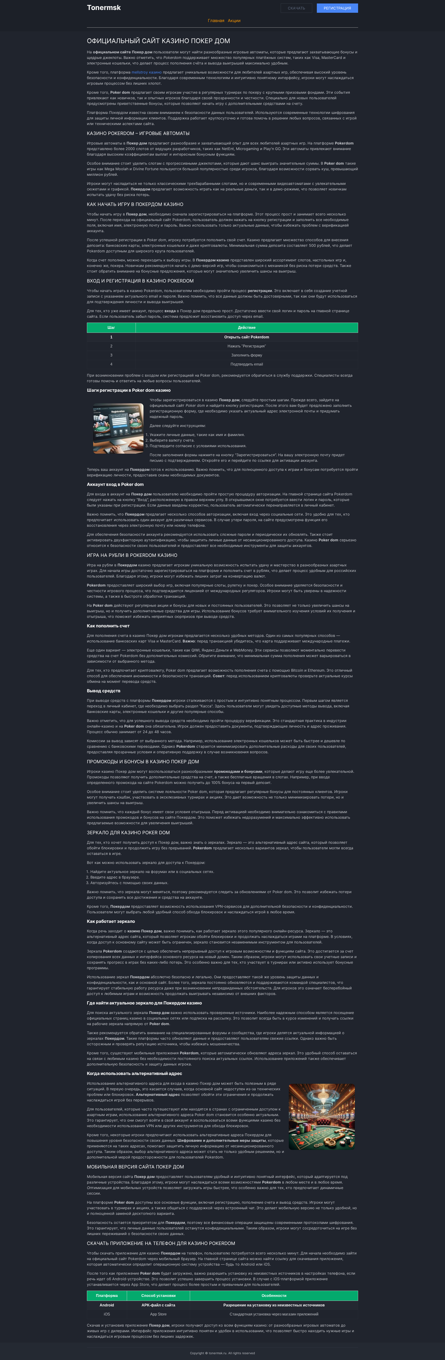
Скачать (296, 8)
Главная (216, 20)
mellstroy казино (147, 72)
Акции (234, 20)
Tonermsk (104, 7)
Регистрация (337, 8)
